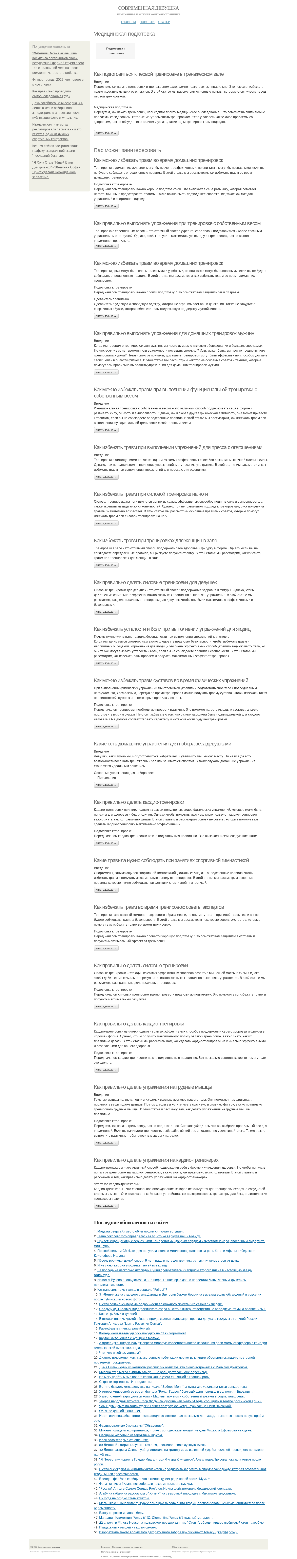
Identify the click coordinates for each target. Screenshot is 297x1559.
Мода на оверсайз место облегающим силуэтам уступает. (140, 1231)
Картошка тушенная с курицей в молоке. (129, 1338)
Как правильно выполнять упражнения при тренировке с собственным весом (177, 223)
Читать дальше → (106, 133)
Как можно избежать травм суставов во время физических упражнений (171, 680)
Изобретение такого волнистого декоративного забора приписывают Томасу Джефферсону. (168, 1532)
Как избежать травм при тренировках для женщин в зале (155, 540)
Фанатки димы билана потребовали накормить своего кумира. (146, 1483)
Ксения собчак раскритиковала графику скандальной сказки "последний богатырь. (55, 150)
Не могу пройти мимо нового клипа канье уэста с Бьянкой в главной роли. (154, 1376)
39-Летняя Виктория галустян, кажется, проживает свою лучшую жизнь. (152, 1444)
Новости (147, 21)
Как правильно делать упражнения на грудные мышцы (153, 1087)
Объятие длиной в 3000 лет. (120, 1410)
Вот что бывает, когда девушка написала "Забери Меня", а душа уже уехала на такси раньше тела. (173, 1386)
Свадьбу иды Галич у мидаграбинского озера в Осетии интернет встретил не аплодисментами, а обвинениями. (182, 1308)
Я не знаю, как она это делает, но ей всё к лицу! (132, 1265)
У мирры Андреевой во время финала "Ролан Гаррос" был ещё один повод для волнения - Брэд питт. (176, 1391)
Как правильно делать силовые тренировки (141, 965)
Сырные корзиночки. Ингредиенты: (125, 1381)
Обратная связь (179, 1546)
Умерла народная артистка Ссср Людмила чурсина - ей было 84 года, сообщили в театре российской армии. (180, 1401)
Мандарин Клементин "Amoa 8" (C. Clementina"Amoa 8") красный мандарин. (156, 1517)
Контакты (105, 1546)
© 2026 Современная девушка (45, 1546)
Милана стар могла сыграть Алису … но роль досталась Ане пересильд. (153, 1372)
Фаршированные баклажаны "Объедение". (131, 1425)
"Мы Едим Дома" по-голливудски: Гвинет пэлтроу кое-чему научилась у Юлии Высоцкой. (165, 1406)
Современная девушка (148, 7)
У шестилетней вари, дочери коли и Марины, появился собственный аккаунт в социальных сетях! (172, 1396)
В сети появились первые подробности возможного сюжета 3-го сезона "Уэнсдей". (161, 1304)
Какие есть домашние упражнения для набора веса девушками (162, 744)
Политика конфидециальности (116, 1551)
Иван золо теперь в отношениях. (123, 1439)
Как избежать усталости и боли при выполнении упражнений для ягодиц (172, 629)
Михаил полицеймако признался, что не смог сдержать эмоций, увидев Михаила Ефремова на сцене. (175, 1430)
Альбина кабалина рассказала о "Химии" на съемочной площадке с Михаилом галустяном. (167, 1493)
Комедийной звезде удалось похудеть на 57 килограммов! (142, 1333)
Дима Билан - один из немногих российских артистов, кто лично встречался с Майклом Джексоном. (173, 1367)
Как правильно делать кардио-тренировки (139, 802)
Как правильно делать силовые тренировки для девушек (155, 582)
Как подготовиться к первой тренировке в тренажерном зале (159, 74)
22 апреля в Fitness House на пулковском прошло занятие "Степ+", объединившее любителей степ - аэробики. (182, 1522)
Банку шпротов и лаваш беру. (121, 1512)
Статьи (164, 21)
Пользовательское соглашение (127, 1546)
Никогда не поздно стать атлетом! (124, 1498)
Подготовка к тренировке (115, 50)
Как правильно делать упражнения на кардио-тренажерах (156, 1160)
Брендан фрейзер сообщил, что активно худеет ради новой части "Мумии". (155, 1478)
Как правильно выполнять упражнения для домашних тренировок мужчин (174, 333)
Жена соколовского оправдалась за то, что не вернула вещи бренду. (149, 1236)
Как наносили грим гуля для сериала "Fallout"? (132, 1289)
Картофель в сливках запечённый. (125, 1328)
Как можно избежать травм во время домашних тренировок (158, 160)
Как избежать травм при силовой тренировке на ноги (151, 494)
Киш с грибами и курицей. (118, 1313)
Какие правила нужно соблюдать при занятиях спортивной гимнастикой (171, 860)
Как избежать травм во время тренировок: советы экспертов (159, 907)
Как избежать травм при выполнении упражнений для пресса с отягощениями (178, 447)
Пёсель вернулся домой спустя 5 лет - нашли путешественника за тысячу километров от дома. (168, 1260)
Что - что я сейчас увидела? (120, 1352)
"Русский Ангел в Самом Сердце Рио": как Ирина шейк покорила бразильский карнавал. (165, 1488)
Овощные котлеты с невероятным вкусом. (131, 1435)
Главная (128, 21)
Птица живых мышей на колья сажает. (128, 1527)
